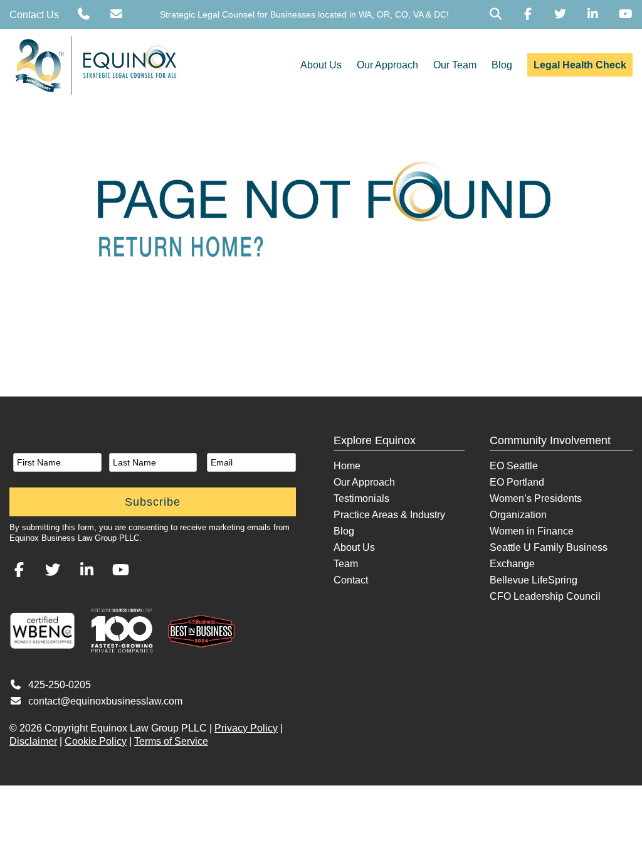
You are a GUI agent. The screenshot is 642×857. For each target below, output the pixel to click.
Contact (351, 580)
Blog (502, 65)
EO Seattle (514, 465)
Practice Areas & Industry (389, 514)
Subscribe (153, 502)
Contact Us (34, 14)
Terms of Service (171, 741)
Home (347, 465)
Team (346, 563)
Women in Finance (532, 531)
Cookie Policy (96, 741)
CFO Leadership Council (545, 596)
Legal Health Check (580, 65)
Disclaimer (33, 741)
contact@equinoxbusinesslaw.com (105, 701)
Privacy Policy (246, 728)
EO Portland (517, 482)
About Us (321, 65)
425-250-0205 (59, 684)
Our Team (454, 65)
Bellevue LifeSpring (533, 580)
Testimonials (361, 498)
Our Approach (387, 65)
